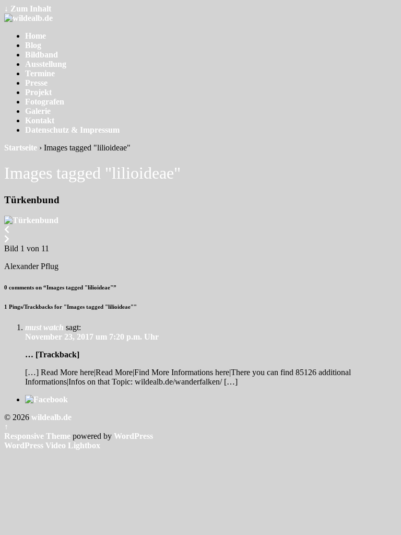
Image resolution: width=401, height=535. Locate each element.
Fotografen (44, 101)
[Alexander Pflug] (31, 220)
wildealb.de (50, 417)
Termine (40, 73)
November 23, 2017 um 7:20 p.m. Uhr (92, 336)
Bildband (41, 54)
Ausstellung (45, 64)
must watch (44, 327)
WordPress (133, 436)
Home (35, 35)
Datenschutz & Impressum (72, 129)
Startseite (20, 147)
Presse (36, 82)
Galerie (38, 111)
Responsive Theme (37, 436)
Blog (33, 45)
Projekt (38, 92)
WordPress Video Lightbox (52, 445)
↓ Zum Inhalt (27, 8)
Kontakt (39, 120)
